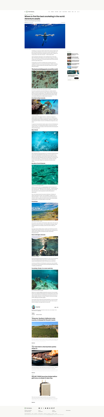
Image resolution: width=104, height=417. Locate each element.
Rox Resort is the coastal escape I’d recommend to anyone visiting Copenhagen (75, 57)
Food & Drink (56, 11)
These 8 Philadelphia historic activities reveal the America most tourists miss (75, 64)
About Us (39, 410)
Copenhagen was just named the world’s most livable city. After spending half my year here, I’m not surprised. (75, 61)
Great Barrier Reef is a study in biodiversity (40, 119)
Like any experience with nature (37, 56)
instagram (56, 307)
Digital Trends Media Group (28, 413)
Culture (60, 11)
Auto (75, 11)
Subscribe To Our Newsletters (28, 410)
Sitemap (56, 413)
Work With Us (35, 413)
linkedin (57, 307)
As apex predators (45, 187)
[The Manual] (30, 11)
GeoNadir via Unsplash (48, 89)
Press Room (53, 413)
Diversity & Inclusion (40, 413)
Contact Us (53, 410)
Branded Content (54, 411)
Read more (33, 372)
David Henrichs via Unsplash (35, 256)
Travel (73, 11)
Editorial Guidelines (68, 410)
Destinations (33, 314)
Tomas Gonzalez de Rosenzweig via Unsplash (37, 185)
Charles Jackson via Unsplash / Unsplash (37, 221)
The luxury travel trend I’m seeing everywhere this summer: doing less (75, 67)
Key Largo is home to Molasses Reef (38, 228)
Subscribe (76, 78)
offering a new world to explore (40, 297)
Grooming (52, 11)
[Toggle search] (78, 11)
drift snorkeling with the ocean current (40, 259)
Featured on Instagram (39, 314)
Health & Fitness (64, 11)
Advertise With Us (40, 411)
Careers (32, 413)
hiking (52, 58)
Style (49, 11)
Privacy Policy (69, 79)
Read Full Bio (39, 310)
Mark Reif (26, 22)
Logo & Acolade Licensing (28, 411)
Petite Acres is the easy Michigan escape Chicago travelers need (75, 54)
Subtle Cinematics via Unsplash (36, 151)
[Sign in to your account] (77, 11)
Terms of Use (45, 413)
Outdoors (69, 11)
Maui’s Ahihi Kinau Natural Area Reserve (39, 153)
